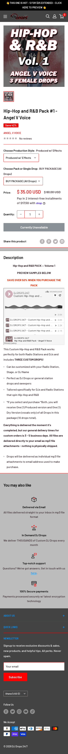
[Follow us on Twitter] (12, 711)
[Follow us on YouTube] (25, 711)
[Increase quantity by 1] (39, 214)
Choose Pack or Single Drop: (32, 171)
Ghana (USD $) (12, 693)
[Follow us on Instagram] (19, 711)
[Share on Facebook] (42, 241)
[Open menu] (5, 16)
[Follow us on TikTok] (32, 711)
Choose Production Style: (32, 150)
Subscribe (15, 677)
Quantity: (9, 214)
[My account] (54, 16)
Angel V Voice (12, 132)
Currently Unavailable (34, 227)
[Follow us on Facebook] (5, 711)
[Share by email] (62, 241)
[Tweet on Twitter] (55, 241)
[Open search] (48, 16)
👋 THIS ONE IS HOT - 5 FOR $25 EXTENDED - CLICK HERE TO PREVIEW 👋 (34, 5)
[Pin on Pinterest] (48, 241)
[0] (61, 16)
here (34, 572)
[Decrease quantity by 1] (20, 214)
